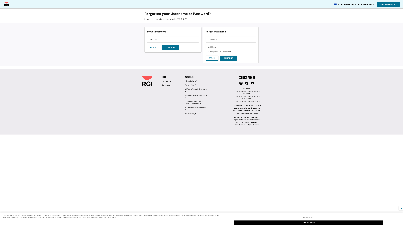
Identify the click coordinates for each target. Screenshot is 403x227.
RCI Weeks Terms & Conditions (196, 89)
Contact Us (166, 85)
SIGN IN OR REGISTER (388, 4)
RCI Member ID (213, 39)
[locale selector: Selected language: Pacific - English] (336, 4)
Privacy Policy (190, 81)
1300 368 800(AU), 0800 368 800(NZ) (247, 91)
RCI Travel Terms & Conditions (195, 108)
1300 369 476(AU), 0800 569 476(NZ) (247, 96)
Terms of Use (189, 85)
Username (153, 39)
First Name (211, 47)
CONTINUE (170, 47)
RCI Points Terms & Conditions (196, 95)
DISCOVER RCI (347, 4)
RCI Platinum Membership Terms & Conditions (194, 102)
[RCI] (6, 4)
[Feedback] (401, 208)
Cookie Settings (308, 217)
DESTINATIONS (365, 4)
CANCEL (153, 47)
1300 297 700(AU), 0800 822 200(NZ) (247, 101)
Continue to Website (308, 223)
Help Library (166, 81)
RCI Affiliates (189, 114)
